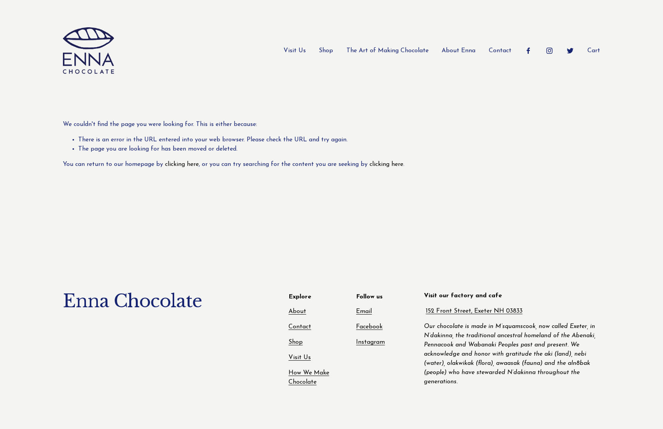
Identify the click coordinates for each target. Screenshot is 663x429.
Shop (326, 51)
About (297, 311)
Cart (593, 51)
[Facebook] (528, 51)
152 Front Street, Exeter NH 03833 (474, 311)
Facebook (369, 327)
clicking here (182, 164)
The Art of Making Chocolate (387, 51)
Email (364, 311)
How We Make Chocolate (309, 377)
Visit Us (295, 51)
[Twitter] (570, 51)
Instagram (370, 342)
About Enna (458, 51)
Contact (500, 51)
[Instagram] (549, 51)
